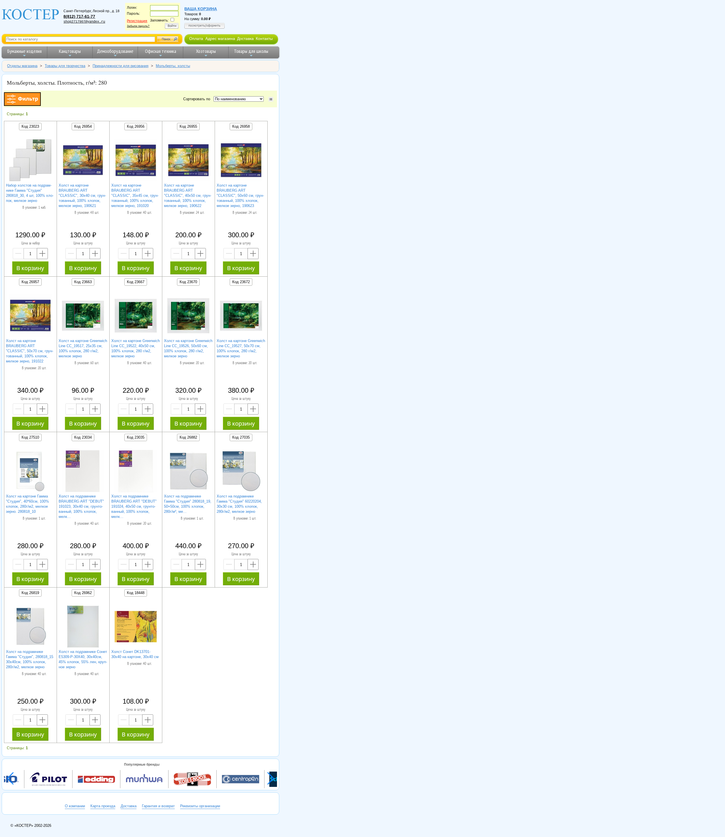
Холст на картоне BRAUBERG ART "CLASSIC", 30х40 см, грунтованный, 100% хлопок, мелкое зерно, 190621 (82, 195)
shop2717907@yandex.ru (84, 22)
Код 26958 (241, 126)
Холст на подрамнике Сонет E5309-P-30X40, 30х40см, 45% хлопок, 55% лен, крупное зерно (83, 659)
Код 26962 (83, 593)
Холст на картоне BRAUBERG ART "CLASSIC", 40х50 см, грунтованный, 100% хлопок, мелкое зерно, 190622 (187, 195)
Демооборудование (115, 51)
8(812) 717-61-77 (79, 16)
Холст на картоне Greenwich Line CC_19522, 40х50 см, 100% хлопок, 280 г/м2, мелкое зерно (135, 348)
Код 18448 (135, 593)
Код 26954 (83, 126)
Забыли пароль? (138, 25)
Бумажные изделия (24, 51)
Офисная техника (160, 51)
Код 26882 (188, 437)
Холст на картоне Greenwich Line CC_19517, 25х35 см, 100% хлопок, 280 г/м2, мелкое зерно (83, 348)
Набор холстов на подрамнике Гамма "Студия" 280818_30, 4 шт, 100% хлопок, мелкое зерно (30, 193)
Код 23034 (83, 437)
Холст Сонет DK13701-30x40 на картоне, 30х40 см (135, 654)
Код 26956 (135, 126)
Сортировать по (197, 99)
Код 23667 (135, 282)
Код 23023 (30, 126)
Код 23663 (83, 282)
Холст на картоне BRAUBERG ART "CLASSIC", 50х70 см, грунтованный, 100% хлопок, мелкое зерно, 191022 (29, 351)
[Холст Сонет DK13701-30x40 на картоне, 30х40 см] (135, 627)
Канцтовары (70, 51)
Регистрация (137, 21)
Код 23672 (241, 282)
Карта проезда (102, 806)
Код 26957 (30, 282)
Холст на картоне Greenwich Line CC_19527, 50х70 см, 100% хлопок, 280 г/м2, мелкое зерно (241, 348)
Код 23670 (188, 282)
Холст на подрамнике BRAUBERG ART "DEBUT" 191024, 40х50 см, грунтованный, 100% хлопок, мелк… (134, 506)
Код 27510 (30, 437)
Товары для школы (251, 51)
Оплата (196, 38)
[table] (270, 99)
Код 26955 (188, 126)
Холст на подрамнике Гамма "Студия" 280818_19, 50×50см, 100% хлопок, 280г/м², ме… (187, 504)
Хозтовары (206, 51)
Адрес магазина (220, 38)
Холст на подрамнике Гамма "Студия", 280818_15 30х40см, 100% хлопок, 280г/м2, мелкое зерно (29, 659)
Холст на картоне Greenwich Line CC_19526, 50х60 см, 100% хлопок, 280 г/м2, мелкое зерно (188, 348)
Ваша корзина (200, 9)
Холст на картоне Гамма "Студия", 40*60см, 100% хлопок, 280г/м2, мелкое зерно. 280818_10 (27, 504)
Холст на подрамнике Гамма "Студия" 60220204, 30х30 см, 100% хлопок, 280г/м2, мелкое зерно (239, 504)
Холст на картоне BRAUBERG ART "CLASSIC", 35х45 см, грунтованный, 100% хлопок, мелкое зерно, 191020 (135, 195)
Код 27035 (241, 437)
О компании (75, 806)
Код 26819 (30, 593)
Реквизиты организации (200, 806)
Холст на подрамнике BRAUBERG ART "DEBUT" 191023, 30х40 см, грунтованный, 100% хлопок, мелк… (81, 506)
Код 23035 (135, 437)
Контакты (264, 38)
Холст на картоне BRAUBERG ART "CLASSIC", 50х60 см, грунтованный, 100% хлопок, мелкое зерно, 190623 (240, 195)
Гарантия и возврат (158, 806)
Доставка (245, 38)
